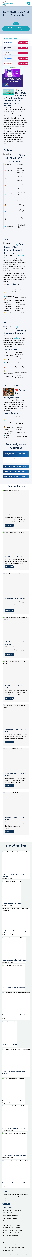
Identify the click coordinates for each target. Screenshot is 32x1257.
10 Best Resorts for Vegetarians (11, 1210)
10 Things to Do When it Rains (11, 1225)
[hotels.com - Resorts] (8, 63)
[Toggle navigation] (28, 3)
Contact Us (6, 1203)
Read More (9, 525)
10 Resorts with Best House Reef (11, 1227)
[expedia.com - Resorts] (8, 47)
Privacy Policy (6, 1252)
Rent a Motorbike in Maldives (11, 1245)
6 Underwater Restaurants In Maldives (13, 1247)
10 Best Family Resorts (8, 1220)
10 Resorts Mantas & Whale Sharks (12, 1230)
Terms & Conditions (7, 1250)
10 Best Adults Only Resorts (10, 1215)
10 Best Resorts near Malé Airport (12, 1233)
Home (16, 24)
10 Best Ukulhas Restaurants (10, 1218)
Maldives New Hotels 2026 (10, 1235)
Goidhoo (4, 1242)
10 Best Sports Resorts (8, 1213)
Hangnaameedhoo (7, 1238)
